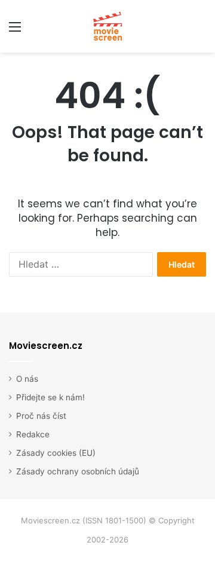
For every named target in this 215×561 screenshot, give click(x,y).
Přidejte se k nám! (50, 397)
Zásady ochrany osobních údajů (77, 471)
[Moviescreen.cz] (107, 26)
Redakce (33, 434)
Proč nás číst (41, 416)
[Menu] (15, 30)
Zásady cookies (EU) (56, 453)
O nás (27, 379)
